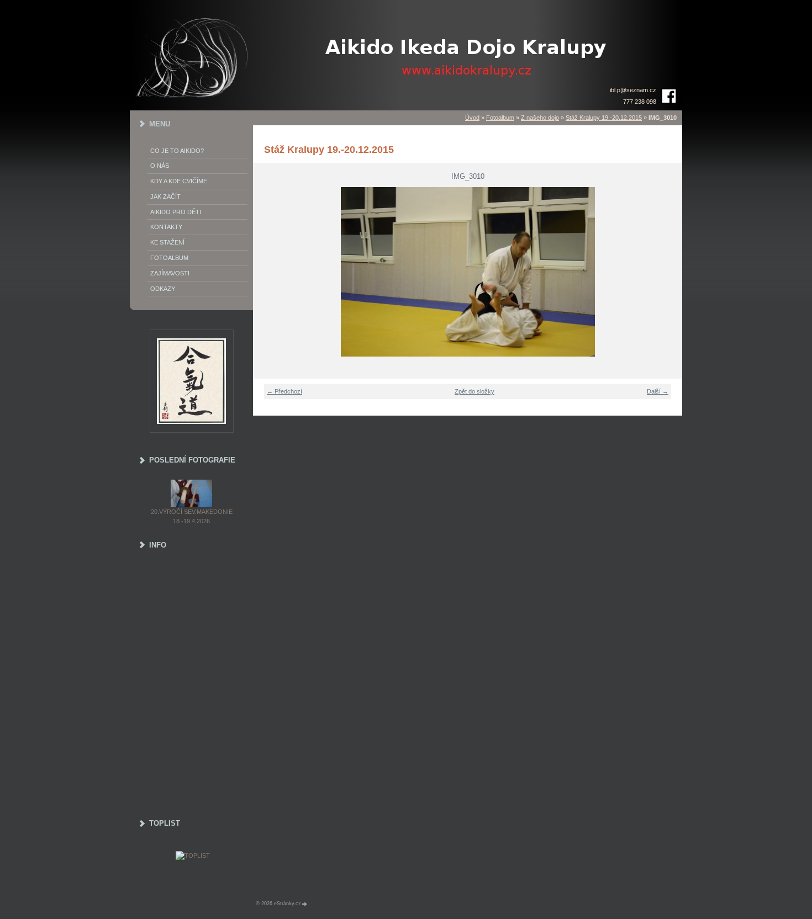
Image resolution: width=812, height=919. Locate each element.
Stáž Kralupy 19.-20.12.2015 (604, 117)
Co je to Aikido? (177, 150)
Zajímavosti (169, 273)
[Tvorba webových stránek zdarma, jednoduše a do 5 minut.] (305, 903)
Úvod (472, 117)
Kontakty (166, 227)
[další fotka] (667, 272)
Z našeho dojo (540, 117)
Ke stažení (167, 242)
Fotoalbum (500, 117)
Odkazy (162, 288)
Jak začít (165, 196)
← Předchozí (284, 391)
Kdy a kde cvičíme (178, 181)
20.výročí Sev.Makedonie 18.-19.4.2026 (192, 516)
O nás (159, 165)
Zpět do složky (474, 391)
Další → (657, 391)
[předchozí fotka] (268, 272)
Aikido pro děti (175, 212)
